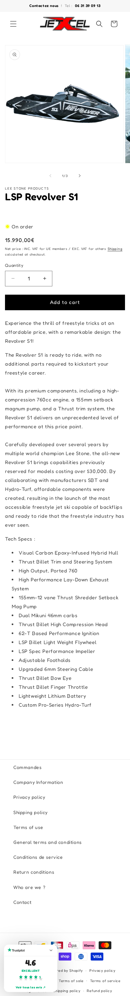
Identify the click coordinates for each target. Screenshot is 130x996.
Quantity (14, 265)
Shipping (115, 249)
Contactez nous (44, 5)
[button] (13, 24)
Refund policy (99, 990)
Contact (22, 902)
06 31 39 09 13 (87, 5)
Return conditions (33, 872)
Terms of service (105, 980)
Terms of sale (71, 980)
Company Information (38, 782)
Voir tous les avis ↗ (31, 987)
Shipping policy (30, 812)
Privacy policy (29, 797)
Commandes (27, 767)
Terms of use (28, 827)
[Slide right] (79, 175)
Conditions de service (38, 857)
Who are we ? (29, 887)
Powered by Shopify (65, 970)
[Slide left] (50, 175)
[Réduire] (51, 950)
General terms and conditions (47, 842)
